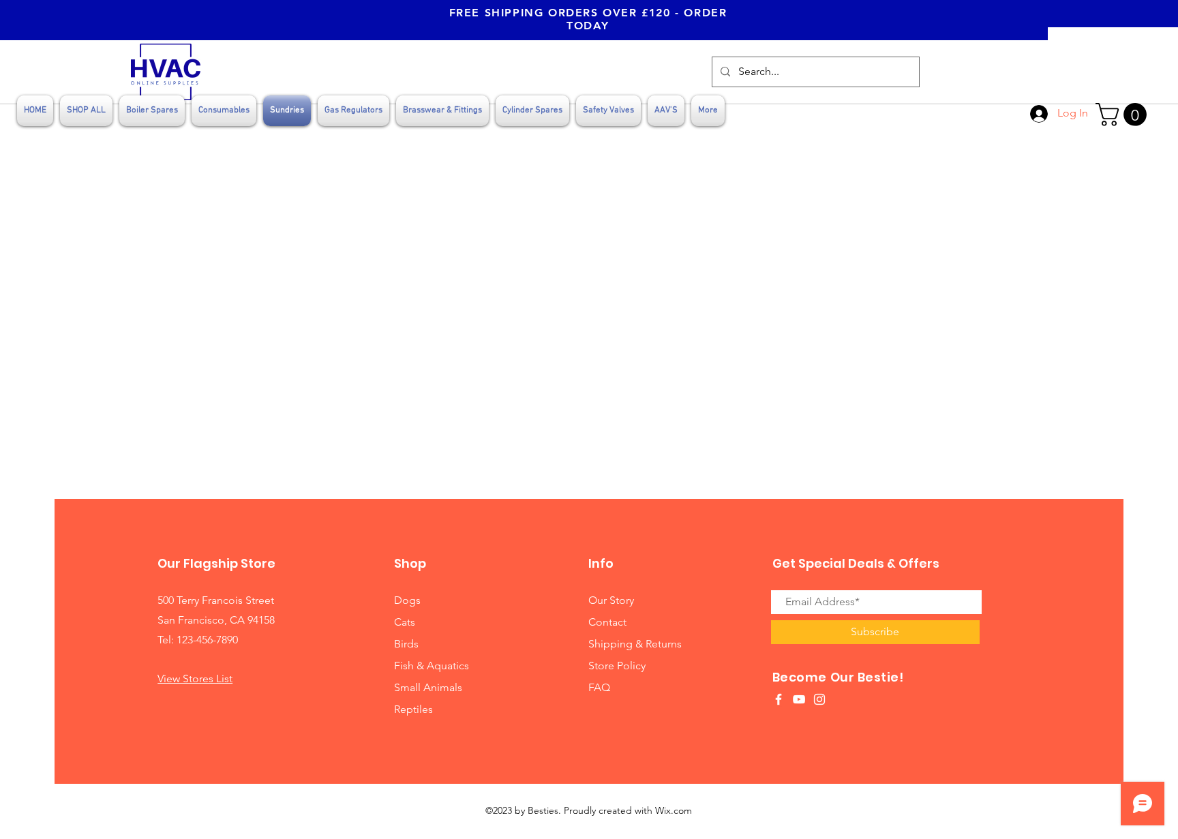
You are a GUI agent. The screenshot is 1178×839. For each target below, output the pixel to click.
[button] (1124, 114)
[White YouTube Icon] (798, 699)
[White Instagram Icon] (819, 699)
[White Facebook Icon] (778, 699)
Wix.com (673, 810)
